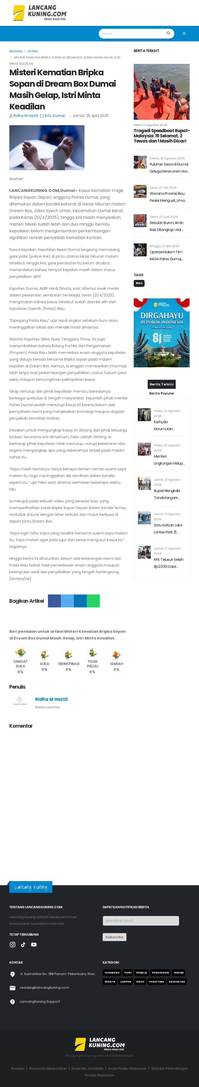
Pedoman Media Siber (48, 1068)
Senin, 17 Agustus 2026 (150, 125)
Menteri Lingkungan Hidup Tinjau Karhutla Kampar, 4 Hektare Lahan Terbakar (169, 460)
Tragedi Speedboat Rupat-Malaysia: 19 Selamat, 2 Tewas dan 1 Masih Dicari (162, 136)
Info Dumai (55, 115)
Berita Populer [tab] (161, 393)
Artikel (32, 51)
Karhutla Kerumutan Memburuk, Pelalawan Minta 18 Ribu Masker (169, 426)
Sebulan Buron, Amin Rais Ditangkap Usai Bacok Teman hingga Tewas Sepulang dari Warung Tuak (167, 226)
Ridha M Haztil (25, 115)
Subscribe (114, 937)
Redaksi (17, 1068)
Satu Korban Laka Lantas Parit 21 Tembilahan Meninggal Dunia (168, 529)
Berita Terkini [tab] (162, 384)
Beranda (16, 51)
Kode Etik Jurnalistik (87, 1068)
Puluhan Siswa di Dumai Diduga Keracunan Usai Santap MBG (169, 168)
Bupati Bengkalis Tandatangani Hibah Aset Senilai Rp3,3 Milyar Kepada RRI (168, 494)
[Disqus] (68, 798)
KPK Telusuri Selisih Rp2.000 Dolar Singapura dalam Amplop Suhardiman (168, 563)
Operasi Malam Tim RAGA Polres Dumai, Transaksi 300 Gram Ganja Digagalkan (166, 256)
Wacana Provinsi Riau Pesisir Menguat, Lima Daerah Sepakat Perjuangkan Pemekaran (167, 197)
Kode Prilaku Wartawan (127, 1068)
